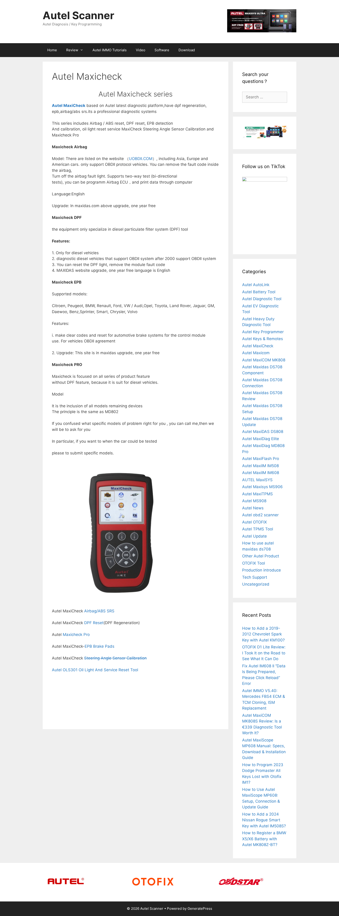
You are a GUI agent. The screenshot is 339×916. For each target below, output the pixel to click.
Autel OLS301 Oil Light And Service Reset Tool (95, 670)
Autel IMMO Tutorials (109, 50)
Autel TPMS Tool (257, 529)
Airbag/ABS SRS (99, 611)
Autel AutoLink (255, 284)
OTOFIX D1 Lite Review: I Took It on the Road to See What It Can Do (263, 653)
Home (52, 50)
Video (140, 50)
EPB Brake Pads (99, 646)
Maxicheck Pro (76, 634)
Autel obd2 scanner (260, 515)
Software (162, 50)
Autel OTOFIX (254, 522)
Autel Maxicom (256, 353)
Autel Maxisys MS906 (262, 486)
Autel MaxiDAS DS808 (262, 431)
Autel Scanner (78, 15)
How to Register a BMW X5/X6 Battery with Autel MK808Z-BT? (264, 839)
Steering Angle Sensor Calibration (115, 658)
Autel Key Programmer (263, 332)
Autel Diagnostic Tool (261, 298)
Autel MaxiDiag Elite (260, 438)
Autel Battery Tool (258, 292)
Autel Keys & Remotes (262, 338)
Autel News (253, 508)
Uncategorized (255, 584)
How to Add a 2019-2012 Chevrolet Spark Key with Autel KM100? (263, 634)
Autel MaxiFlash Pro (260, 458)
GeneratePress (199, 908)
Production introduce (261, 570)
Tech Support (254, 577)
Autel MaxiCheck (257, 346)
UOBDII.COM (140, 158)
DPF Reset (94, 622)
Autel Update (254, 536)
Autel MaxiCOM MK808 (263, 360)
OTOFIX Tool (253, 563)
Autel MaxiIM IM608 (260, 472)
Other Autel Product (260, 556)
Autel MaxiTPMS (257, 494)
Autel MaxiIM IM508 (260, 465)
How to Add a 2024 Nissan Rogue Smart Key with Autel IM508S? (264, 820)
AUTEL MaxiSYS (257, 480)
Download (186, 50)
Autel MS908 (254, 501)
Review (72, 50)
